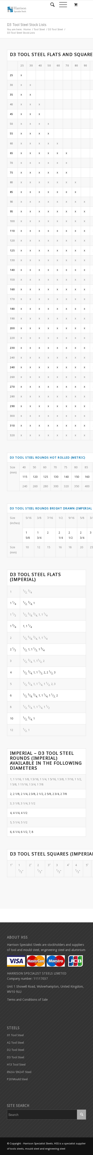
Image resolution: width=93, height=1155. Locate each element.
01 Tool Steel (15, 1035)
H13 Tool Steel (16, 1064)
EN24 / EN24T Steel (19, 1072)
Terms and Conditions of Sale (27, 999)
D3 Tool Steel (55, 29)
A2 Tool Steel (15, 1042)
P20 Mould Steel (17, 1079)
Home (27, 29)
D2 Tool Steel (15, 1050)
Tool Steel (39, 29)
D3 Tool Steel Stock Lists (26, 25)
